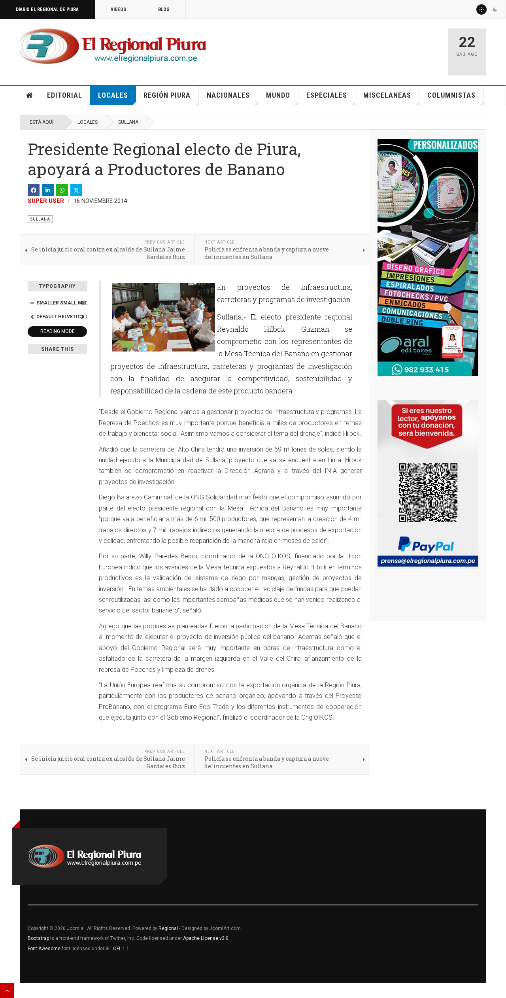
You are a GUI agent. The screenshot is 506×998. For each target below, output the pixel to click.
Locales (113, 95)
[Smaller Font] (32, 303)
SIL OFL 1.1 (117, 948)
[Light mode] (481, 9)
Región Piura (167, 95)
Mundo (278, 95)
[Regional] (113, 46)
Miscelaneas (387, 95)
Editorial (64, 95)
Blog (164, 9)
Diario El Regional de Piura (47, 9)
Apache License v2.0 (205, 938)
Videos (118, 9)
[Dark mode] (495, 9)
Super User (46, 200)
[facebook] (34, 190)
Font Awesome (44, 948)
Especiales (326, 95)
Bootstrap (38, 938)
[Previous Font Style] (32, 316)
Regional (168, 928)
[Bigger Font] (82, 303)
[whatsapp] (62, 190)
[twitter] (76, 190)
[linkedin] (48, 190)
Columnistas (451, 95)
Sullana (128, 122)
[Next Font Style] (82, 316)
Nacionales (228, 95)
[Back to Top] (7, 990)
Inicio (29, 95)
